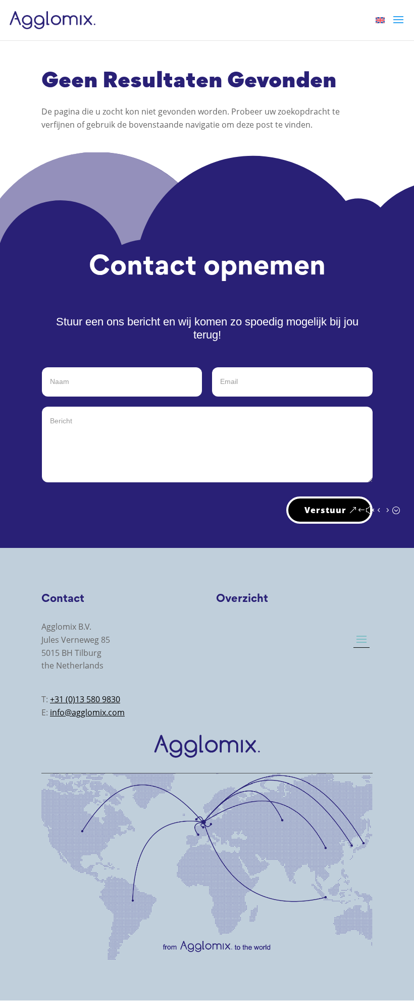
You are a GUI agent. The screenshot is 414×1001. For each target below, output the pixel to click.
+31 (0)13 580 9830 (85, 699)
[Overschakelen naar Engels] (380, 19)
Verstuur (325, 510)
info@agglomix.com (87, 712)
